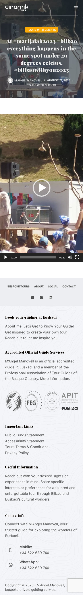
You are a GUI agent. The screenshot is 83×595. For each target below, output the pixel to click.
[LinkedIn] (50, 297)
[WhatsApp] (32, 297)
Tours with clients (41, 29)
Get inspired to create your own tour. (36, 332)
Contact (69, 286)
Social (53, 286)
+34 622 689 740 (34, 553)
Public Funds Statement (24, 435)
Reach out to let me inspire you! (31, 338)
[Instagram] (41, 297)
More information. (55, 378)
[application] (41, 188)
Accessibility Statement (24, 441)
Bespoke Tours (19, 286)
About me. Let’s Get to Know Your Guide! (39, 326)
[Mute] (70, 257)
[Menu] (76, 8)
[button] (41, 188)
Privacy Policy (17, 453)
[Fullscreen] (77, 257)
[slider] (38, 257)
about (39, 286)
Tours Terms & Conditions (26, 447)
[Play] (6, 257)
